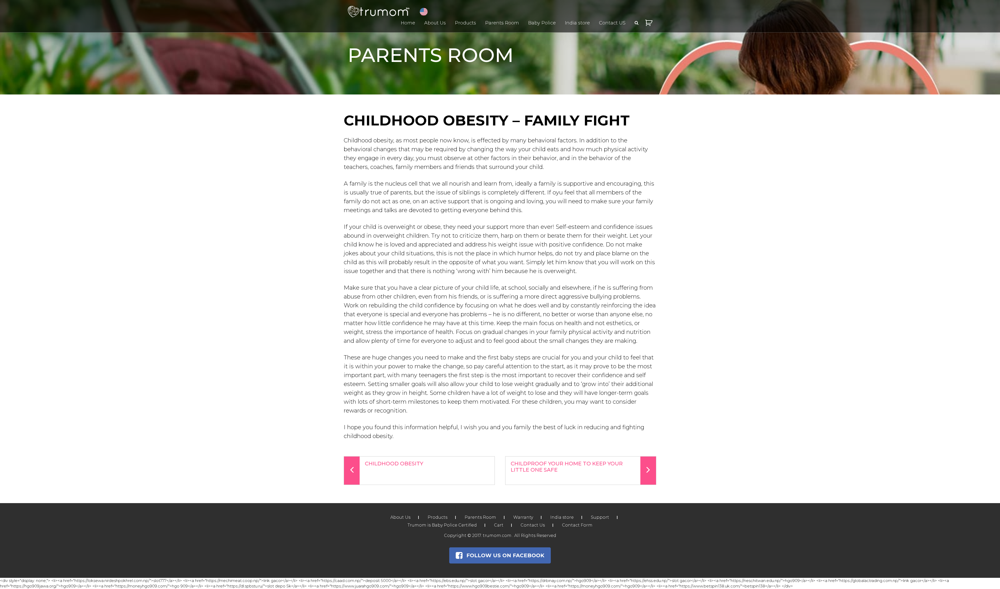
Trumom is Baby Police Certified (442, 525)
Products (465, 23)
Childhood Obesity (394, 463)
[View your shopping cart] (648, 23)
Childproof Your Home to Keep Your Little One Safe (567, 466)
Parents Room (502, 23)
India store (577, 23)
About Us (435, 23)
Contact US (612, 23)
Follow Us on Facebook (505, 555)
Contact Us (533, 525)
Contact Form (577, 525)
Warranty (523, 517)
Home (408, 23)
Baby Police (542, 23)
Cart (498, 525)
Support (600, 517)
